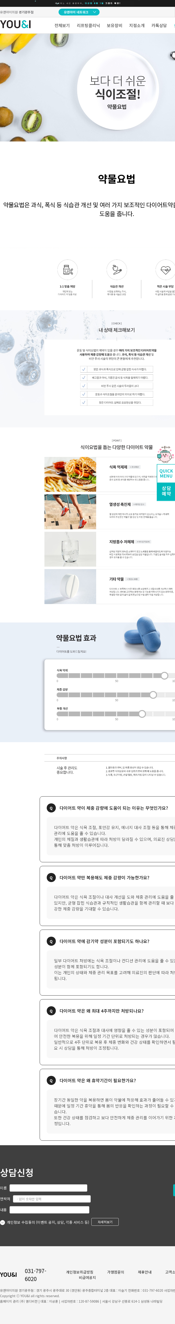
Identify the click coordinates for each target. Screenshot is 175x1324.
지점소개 (137, 25)
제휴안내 (145, 1272)
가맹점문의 (115, 1272)
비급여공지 (87, 1277)
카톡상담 (159, 25)
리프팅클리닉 (88, 25)
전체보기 (62, 25)
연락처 (5, 1198)
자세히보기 (105, 1222)
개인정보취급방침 (79, 1272)
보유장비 (114, 25)
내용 (3, 1209)
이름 (3, 1187)
